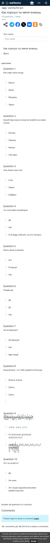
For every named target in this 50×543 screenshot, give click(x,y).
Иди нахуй (13, 354)
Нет (10, 227)
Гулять (11, 387)
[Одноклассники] (35, 24)
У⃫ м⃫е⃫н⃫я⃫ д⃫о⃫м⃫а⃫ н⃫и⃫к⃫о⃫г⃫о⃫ (19, 436)
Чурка (11, 104)
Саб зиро (12, 154)
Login (36, 518)
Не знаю (12, 480)
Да (9, 220)
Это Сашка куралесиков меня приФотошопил (22, 489)
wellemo (15, 3)
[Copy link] (41, 24)
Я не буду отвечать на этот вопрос (24, 234)
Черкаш (12, 140)
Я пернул (12, 267)
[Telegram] (11, 24)
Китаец (11, 132)
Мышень (12, 97)
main (4, 7)
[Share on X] (23, 24)
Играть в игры (15, 380)
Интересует (14, 340)
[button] (46, 2)
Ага (10, 260)
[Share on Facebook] (17, 24)
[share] (5, 24)
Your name (8, 34)
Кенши (11, 147)
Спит (10, 180)
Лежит (11, 187)
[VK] (29, 24)
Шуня (11, 90)
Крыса (11, 82)
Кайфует (12, 194)
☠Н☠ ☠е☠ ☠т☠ (18, 427)
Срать (11, 394)
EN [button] (39, 3)
